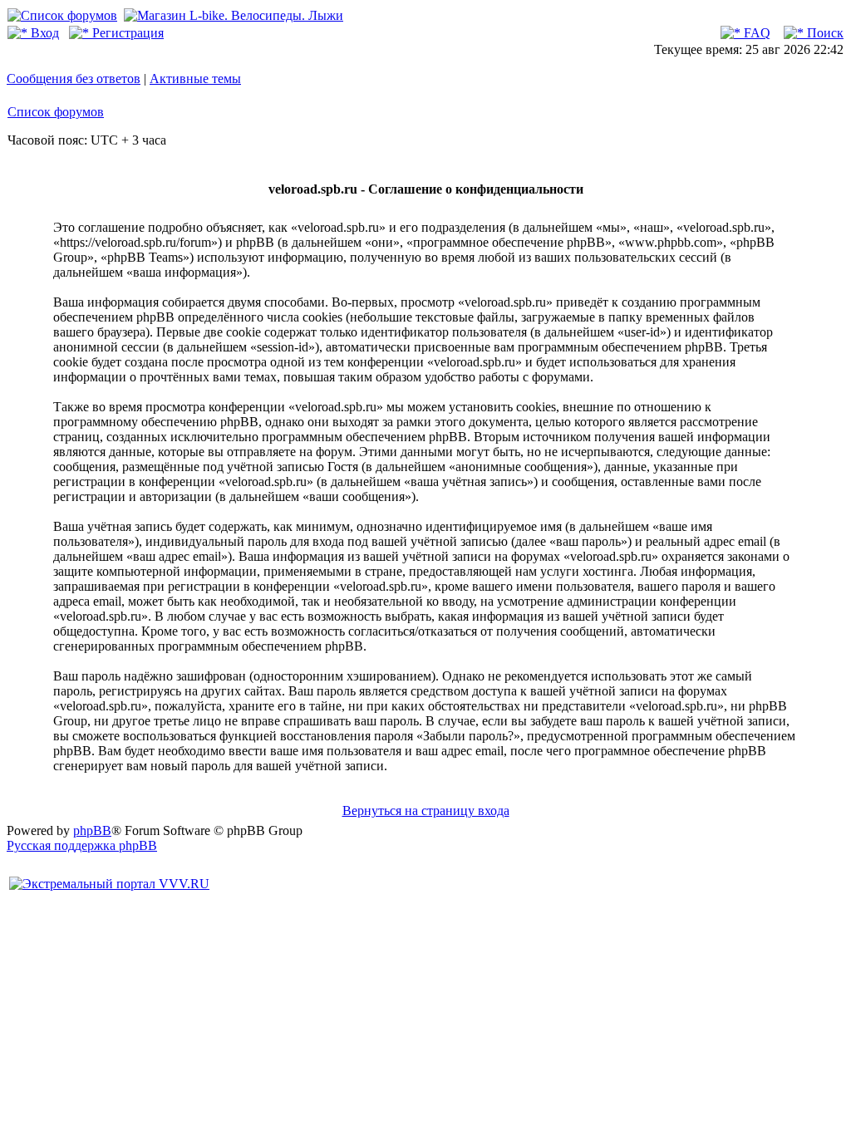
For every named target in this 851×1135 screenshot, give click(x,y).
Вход (43, 33)
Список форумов (55, 112)
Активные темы (195, 78)
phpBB (92, 830)
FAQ (755, 33)
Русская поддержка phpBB (82, 845)
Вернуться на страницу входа (425, 810)
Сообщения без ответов (73, 78)
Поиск (824, 33)
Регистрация (126, 33)
